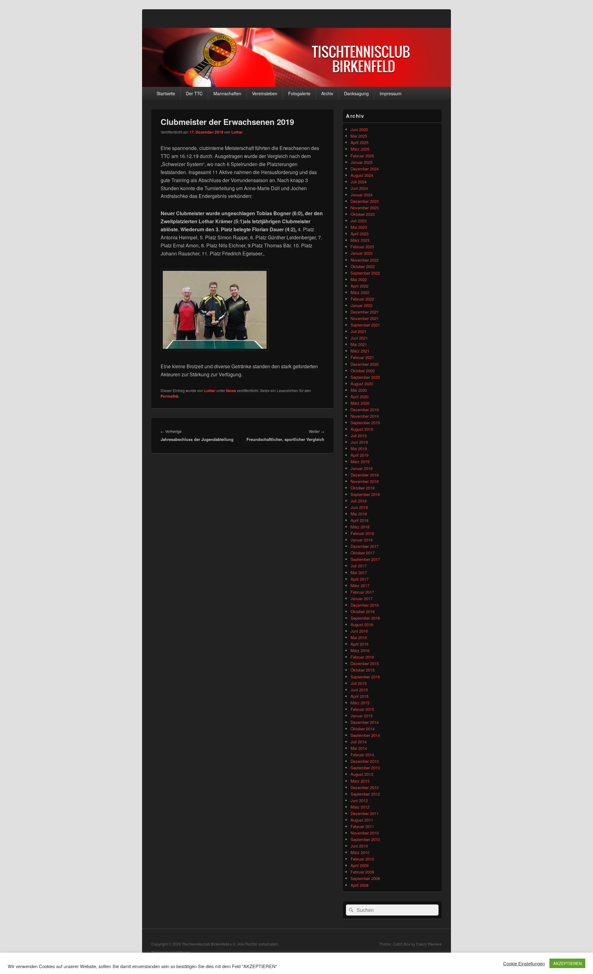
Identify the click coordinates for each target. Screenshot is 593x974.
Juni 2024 (359, 188)
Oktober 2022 (363, 266)
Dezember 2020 (365, 364)
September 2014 (365, 735)
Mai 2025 (359, 136)
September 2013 (365, 768)
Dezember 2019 (365, 409)
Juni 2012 (359, 800)
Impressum (391, 93)
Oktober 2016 (363, 611)
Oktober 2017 (363, 553)
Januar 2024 (361, 195)
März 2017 (360, 585)
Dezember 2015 (365, 663)
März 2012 (360, 807)
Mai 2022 (359, 279)
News (231, 390)
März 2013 (360, 781)
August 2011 (362, 820)
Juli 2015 (359, 683)
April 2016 (359, 644)
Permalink (170, 396)
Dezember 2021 (365, 312)
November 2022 (365, 260)
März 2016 (360, 650)
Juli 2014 (359, 742)
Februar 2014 (362, 755)
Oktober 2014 (363, 729)
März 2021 (360, 351)
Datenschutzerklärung (171, 952)
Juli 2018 (359, 501)
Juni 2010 (359, 846)
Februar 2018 (362, 533)
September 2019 (365, 422)
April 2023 (359, 234)
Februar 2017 (362, 592)
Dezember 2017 (365, 546)
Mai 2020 (359, 390)
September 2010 (365, 839)
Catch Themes (429, 944)
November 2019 (365, 416)
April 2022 (359, 286)
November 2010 (365, 833)
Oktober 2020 (363, 371)
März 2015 (360, 703)
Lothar (237, 132)
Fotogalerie (299, 93)
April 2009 (359, 865)
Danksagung (356, 93)
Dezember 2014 (365, 722)
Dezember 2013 (365, 761)
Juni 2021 (359, 338)
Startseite (166, 93)
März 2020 (360, 403)
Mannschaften (227, 93)
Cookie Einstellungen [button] (524, 963)
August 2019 (362, 429)
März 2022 (360, 292)
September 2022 (365, 273)
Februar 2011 (362, 826)
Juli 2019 (359, 435)
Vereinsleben (264, 93)
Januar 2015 (361, 716)
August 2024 (362, 175)
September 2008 (365, 878)
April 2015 (359, 696)
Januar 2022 (361, 305)
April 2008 (359, 885)
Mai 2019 (359, 448)
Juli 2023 (359, 221)
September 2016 (365, 618)
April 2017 (359, 579)
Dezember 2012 (365, 787)
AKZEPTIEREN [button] (567, 963)
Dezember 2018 (365, 475)
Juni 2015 (359, 690)
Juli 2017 (359, 566)
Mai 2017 (359, 572)
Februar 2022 (362, 299)
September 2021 (365, 325)
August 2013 (362, 774)
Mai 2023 (359, 227)
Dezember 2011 (365, 813)
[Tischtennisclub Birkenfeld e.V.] (296, 84)
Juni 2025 (359, 129)
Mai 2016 (359, 637)
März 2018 (360, 527)
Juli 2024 (359, 182)
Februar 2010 (362, 859)
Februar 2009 (362, 872)
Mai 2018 (359, 514)
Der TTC (194, 93)
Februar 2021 (362, 357)
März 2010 (360, 852)
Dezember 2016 (365, 605)
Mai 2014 (359, 748)
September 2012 (365, 794)
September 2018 (365, 494)
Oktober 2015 (363, 670)
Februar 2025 (362, 156)
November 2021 (365, 318)
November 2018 (365, 481)
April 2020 (359, 396)
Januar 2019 (361, 468)
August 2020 (362, 384)
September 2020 (365, 377)
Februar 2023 (362, 247)
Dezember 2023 (365, 201)
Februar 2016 (362, 657)
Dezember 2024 (365, 169)
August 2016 (362, 624)
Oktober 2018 (363, 488)
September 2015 (365, 677)
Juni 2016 (359, 631)
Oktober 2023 (363, 214)
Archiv (327, 93)
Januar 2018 (361, 540)
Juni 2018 (359, 507)
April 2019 (359, 455)
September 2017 (365, 559)
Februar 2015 (362, 709)
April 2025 (359, 142)
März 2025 (360, 149)
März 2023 (360, 240)
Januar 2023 (361, 253)
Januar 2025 (361, 162)
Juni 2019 (359, 442)
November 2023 (365, 208)
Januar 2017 (361, 598)
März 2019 (360, 461)
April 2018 (359, 520)
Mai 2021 (359, 344)
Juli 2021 (359, 331)
